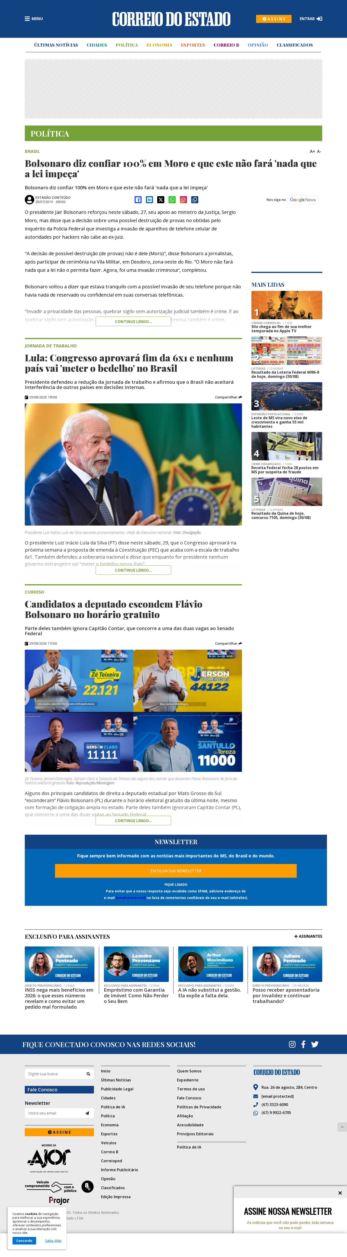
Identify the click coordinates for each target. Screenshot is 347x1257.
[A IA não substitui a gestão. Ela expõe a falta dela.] (210, 964)
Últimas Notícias (56, 45)
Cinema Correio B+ (271, 323)
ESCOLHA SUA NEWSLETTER (176, 870)
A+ (312, 151)
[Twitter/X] (160, 199)
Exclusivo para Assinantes (132, 985)
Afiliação (185, 1116)
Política (127, 45)
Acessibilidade (190, 1125)
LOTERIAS (267, 368)
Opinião (258, 45)
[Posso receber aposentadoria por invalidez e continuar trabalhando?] (287, 964)
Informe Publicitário (119, 1170)
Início (106, 1071)
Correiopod (111, 1161)
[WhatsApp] (172, 199)
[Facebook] (138, 199)
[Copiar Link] (194, 199)
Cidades (97, 45)
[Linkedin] (149, 199)
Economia (159, 45)
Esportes (193, 45)
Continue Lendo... (133, 570)
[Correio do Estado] (287, 1072)
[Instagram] (183, 199)
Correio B (226, 45)
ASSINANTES (310, 936)
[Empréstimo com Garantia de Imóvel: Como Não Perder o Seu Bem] (136, 964)
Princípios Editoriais (195, 1134)
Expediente (188, 1080)
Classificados (295, 45)
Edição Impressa (116, 1197)
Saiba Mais (53, 1241)
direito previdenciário (49, 985)
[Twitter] (315, 1044)
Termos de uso (191, 1089)
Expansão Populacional (277, 414)
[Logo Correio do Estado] (171, 19)
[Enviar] (87, 1113)
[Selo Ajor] (59, 1158)
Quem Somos (189, 1071)
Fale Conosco (189, 1098)
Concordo (24, 1240)
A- (319, 151)
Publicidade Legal (117, 1089)
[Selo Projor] (59, 1192)
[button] (228, 397)
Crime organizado (271, 464)
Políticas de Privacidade (199, 1107)
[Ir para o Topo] (342, 1127)
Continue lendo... (133, 321)
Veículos (109, 1143)
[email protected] (131, 897)
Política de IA (113, 1107)
